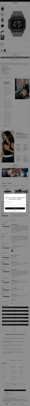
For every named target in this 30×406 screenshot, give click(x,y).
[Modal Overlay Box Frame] (15, 203)
